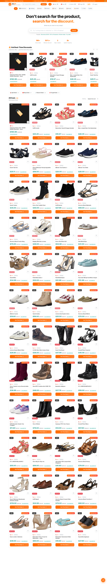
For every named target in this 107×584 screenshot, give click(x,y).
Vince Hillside (36, 423)
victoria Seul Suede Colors (62, 313)
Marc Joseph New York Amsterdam (87, 128)
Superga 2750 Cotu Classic (62, 423)
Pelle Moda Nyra (82, 241)
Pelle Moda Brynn (59, 277)
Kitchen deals (62, 34)
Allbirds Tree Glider (83, 167)
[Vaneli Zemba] (42, 299)
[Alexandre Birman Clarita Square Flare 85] (42, 559)
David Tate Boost (59, 350)
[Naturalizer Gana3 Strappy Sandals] (58, 61)
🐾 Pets (90, 8)
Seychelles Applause (83, 536)
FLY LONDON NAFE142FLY (84, 386)
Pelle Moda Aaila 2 (37, 277)
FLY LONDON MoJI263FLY (16, 461)
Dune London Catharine (16, 536)
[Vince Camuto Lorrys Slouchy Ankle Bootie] (19, 371)
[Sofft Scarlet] (38, 61)
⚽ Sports (61, 8)
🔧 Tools (84, 8)
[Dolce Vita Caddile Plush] (42, 190)
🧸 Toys (54, 8)
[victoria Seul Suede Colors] (64, 299)
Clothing (36, 72)
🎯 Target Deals (54, 92)
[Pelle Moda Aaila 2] (42, 263)
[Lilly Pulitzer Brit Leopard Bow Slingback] (64, 446)
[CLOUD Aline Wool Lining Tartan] (42, 335)
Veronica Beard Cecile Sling (17, 241)
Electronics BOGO (45, 34)
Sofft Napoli (36, 499)
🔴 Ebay (63, 4)
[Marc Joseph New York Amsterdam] (78, 61)
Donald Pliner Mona (83, 423)
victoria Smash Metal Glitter (17, 350)
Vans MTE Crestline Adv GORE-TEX (42, 386)
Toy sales (68, 34)
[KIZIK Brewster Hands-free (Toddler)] (19, 409)
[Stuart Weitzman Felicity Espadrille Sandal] (42, 153)
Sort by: (84, 98)
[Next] (97, 49)
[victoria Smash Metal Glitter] (19, 335)
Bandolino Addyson (60, 386)
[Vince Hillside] (42, 409)
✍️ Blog (89, 4)
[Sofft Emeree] (64, 190)
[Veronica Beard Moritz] (87, 299)
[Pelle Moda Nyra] (87, 226)
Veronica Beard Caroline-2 (85, 499)
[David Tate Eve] (19, 153)
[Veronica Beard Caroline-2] (87, 484)
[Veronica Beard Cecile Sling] (19, 226)
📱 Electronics (22, 8)
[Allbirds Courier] (19, 299)
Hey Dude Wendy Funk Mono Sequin (87, 277)
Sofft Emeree (58, 205)
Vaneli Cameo (13, 205)
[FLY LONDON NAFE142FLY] (87, 371)
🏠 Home (39, 8)
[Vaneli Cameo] (19, 190)
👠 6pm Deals (14, 92)
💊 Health (76, 8)
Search (74, 30)
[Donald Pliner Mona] (87, 409)
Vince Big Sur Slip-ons (38, 461)
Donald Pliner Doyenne (84, 350)
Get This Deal (17, 85)
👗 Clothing (31, 8)
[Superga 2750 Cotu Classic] (64, 409)
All (50, 4)
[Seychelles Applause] (87, 522)
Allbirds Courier (14, 313)
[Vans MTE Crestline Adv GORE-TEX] (42, 371)
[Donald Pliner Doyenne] (87, 335)
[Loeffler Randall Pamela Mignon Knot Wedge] (19, 559)
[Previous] (94, 49)
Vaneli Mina (13, 277)
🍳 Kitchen (47, 8)
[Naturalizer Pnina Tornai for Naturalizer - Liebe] (42, 522)
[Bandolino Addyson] (64, 371)
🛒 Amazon (72, 4)
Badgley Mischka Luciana (39, 241)
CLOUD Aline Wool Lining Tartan (41, 350)
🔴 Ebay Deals (27, 92)
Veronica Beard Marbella (84, 205)
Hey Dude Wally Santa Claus (85, 574)
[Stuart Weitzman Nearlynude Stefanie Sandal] (19, 484)
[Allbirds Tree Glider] (87, 153)
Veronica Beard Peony (84, 461)
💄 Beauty (68, 8)
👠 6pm (55, 4)
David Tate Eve (94, 75)
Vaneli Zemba (36, 313)
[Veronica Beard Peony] (87, 446)
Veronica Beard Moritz (84, 313)
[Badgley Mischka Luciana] (42, 226)
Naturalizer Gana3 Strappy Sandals (64, 128)
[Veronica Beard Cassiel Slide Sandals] (64, 484)
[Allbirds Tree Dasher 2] (64, 153)
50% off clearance (54, 34)
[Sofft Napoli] (42, 484)
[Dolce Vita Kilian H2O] (64, 226)
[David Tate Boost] (64, 335)
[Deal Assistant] (103, 580)
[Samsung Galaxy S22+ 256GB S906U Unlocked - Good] (18, 61)
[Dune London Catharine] (19, 522)
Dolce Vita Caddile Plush (39, 205)
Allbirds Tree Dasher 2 (61, 167)
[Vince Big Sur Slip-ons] (42, 446)
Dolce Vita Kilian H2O (61, 241)
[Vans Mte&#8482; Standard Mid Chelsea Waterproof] (64, 559)
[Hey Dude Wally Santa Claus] (87, 559)
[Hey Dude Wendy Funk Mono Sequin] (87, 263)
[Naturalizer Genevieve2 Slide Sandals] (64, 522)
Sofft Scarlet (33, 75)
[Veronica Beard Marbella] (87, 190)
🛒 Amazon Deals (40, 92)
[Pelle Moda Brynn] (64, 263)
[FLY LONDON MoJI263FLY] (19, 446)
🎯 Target (81, 4)
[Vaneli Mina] (19, 263)
